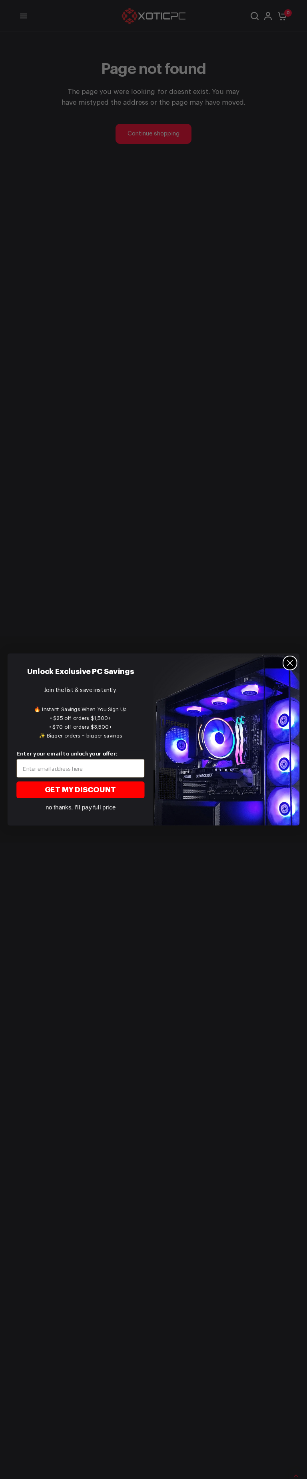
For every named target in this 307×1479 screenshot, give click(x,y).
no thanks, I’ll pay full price (81, 807)
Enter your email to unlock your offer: (67, 753)
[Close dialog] (290, 663)
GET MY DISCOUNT (80, 790)
